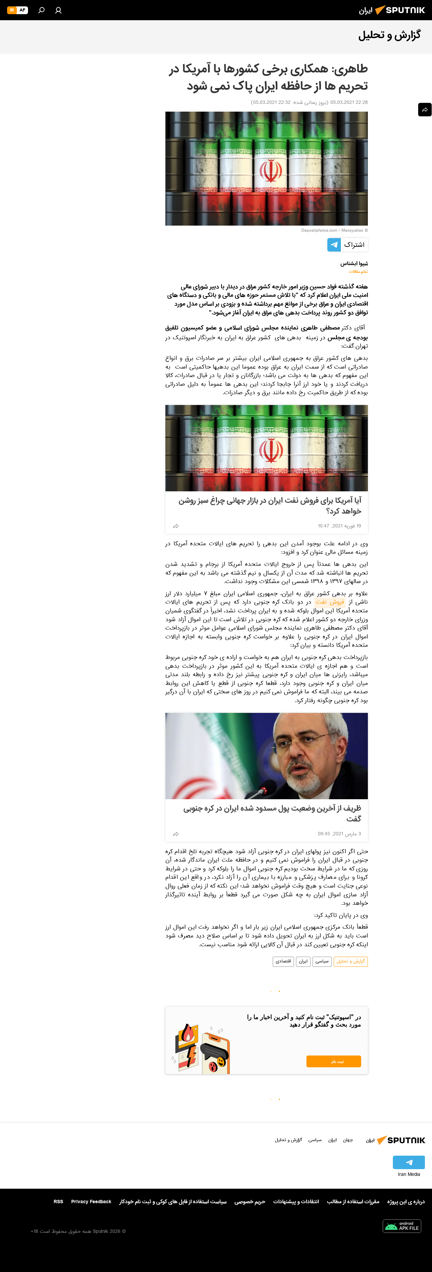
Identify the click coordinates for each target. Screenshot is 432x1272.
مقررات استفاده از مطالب (353, 1202)
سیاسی (322, 962)
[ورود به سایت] (58, 10)
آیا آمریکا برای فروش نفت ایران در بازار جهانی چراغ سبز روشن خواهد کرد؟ (270, 506)
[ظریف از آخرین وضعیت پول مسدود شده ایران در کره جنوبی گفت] (266, 756)
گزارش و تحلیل (351, 962)
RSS (58, 1202)
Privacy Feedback (91, 1202)
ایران (303, 962)
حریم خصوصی (250, 1202)
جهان (348, 1140)
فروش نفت (330, 603)
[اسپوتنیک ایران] (402, 17)
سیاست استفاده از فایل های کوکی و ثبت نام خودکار (172, 1202)
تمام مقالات (358, 271)
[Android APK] (402, 1227)
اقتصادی (283, 962)
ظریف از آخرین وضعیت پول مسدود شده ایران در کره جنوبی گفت (272, 814)
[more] (176, 526)
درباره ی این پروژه (406, 1202)
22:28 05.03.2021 (349, 103)
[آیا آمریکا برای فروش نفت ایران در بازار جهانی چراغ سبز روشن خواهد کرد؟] (266, 448)
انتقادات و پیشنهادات (296, 1202)
